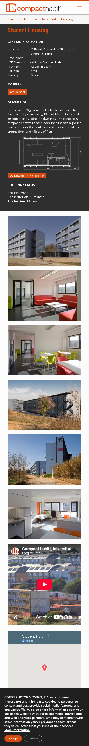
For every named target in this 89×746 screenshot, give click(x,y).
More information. (17, 730)
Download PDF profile (28, 176)
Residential (17, 92)
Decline (33, 738)
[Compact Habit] (42, 7)
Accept (13, 738)
